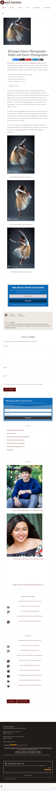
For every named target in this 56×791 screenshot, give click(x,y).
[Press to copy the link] (54, 789)
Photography (12, 322)
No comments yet (21, 315)
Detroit (36, 747)
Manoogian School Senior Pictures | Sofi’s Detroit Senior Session (29, 670)
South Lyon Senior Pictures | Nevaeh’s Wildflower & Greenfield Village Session (30, 616)
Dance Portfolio (35, 324)
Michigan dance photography (38, 325)
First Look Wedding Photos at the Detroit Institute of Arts (30, 611)
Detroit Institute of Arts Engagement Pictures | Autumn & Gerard (29, 680)
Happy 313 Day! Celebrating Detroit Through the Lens (28, 584)
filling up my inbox (35, 63)
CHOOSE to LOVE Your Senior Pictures (16, 443)
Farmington (24, 748)
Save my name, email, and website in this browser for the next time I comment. (24, 384)
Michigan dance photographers (25, 325)
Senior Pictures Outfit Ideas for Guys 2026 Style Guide (28, 510)
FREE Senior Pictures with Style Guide (15, 430)
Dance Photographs (18, 324)
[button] (2, 13)
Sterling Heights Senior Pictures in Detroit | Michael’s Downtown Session (30, 685)
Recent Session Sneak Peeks (28, 596)
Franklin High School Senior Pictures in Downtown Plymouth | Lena (30, 601)
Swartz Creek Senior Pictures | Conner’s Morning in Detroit (30, 606)
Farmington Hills (30, 748)
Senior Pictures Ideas (11, 433)
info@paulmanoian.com (10, 741)
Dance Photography (27, 324)
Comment (6, 346)
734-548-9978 (9, 738)
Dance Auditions (10, 324)
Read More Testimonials (28, 775)
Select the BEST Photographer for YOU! (16, 446)
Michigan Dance (14, 325)
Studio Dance (13, 327)
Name (5, 367)
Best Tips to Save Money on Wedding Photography (18, 436)
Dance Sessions (42, 324)
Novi (44, 748)
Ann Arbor (12, 748)
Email (5, 376)
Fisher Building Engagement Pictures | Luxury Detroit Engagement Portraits (30, 675)
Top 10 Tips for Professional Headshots (15, 440)
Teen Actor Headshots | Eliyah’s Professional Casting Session (30, 665)
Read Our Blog (10, 449)
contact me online (20, 129)
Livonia (20, 747)
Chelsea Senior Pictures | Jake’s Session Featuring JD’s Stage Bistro (30, 621)
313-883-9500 (9, 733)
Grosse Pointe (36, 748)
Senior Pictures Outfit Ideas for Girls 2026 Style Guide (28, 559)
